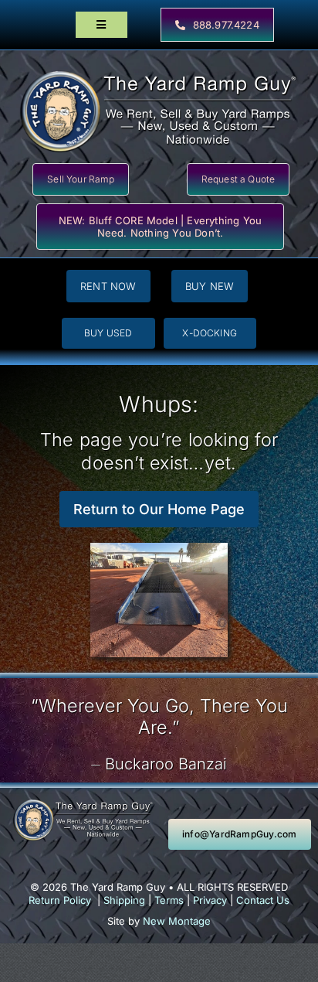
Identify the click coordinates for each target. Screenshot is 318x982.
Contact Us (262, 900)
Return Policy (60, 900)
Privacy (210, 900)
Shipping (124, 900)
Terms (169, 900)
